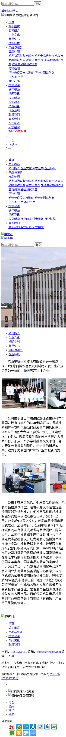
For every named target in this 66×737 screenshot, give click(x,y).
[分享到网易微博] (40, 726)
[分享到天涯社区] (26, 732)
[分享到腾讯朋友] (11, 732)
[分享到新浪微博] (11, 726)
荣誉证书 (14, 39)
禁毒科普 (14, 106)
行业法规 (14, 110)
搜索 (37, 3)
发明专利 (14, 341)
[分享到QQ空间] (18, 726)
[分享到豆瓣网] (54, 726)
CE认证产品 (15, 76)
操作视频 (14, 89)
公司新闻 (14, 97)
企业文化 (14, 34)
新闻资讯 (14, 93)
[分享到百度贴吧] (47, 726)
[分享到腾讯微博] (26, 726)
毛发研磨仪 (33, 60)
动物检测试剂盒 (44, 72)
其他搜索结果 (9, 10)
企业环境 (14, 43)
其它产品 (14, 81)
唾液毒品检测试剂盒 (24, 64)
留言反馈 (26, 227)
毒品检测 (14, 51)
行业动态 (14, 102)
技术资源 (14, 85)
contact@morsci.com (49, 651)
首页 (11, 22)
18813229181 (19, 651)
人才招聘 (38, 227)
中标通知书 (15, 350)
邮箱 (11, 706)
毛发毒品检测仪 (44, 55)
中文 (11, 140)
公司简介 (14, 30)
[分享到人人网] (33, 726)
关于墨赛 (14, 26)
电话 (11, 702)
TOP (11, 710)
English (12, 144)
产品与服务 (15, 47)
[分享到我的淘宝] (18, 732)
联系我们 (14, 114)
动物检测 (14, 68)
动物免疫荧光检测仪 (21, 72)
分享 (11, 714)
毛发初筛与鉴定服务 (21, 55)
